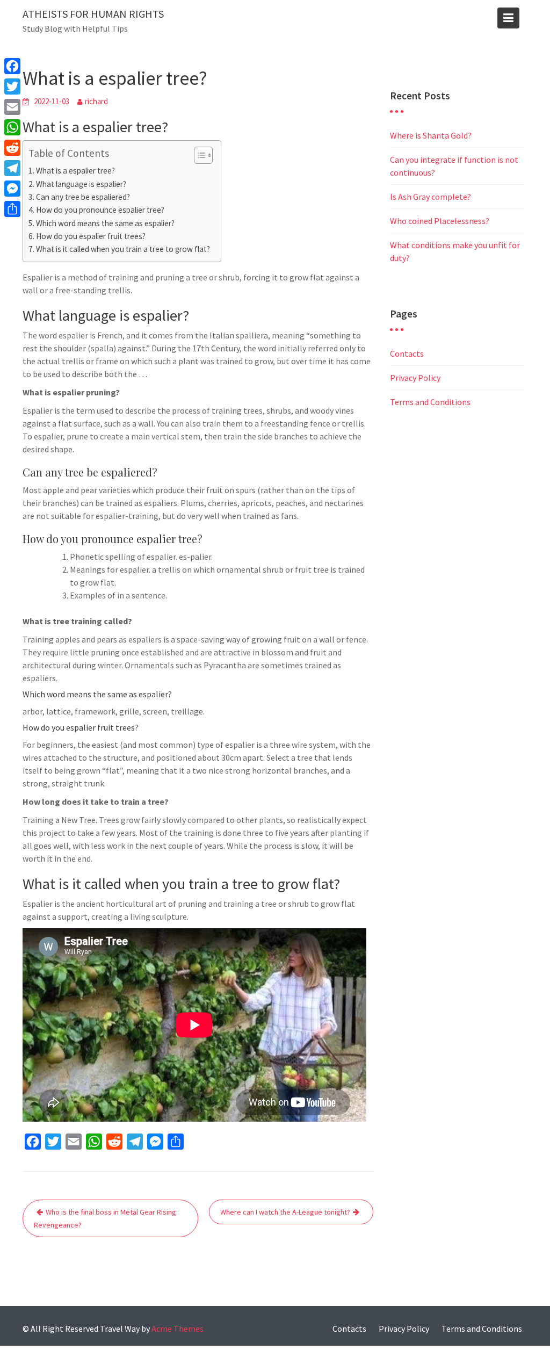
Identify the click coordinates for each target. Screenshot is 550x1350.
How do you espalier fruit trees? (91, 236)
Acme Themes (177, 1328)
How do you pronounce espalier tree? (100, 210)
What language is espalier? (81, 184)
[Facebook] (12, 66)
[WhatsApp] (12, 127)
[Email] (12, 107)
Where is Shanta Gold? (431, 135)
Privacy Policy (415, 377)
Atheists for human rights (93, 13)
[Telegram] (12, 168)
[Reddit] (12, 148)
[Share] (12, 209)
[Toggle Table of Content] (198, 155)
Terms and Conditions (430, 401)
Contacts (407, 353)
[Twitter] (12, 86)
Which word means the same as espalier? (105, 223)
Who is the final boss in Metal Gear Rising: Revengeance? (106, 1218)
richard (96, 101)
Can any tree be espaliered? (83, 197)
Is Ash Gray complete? (430, 196)
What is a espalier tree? (75, 170)
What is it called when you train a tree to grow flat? (123, 249)
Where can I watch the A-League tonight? (285, 1212)
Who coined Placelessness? (439, 220)
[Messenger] (12, 188)
